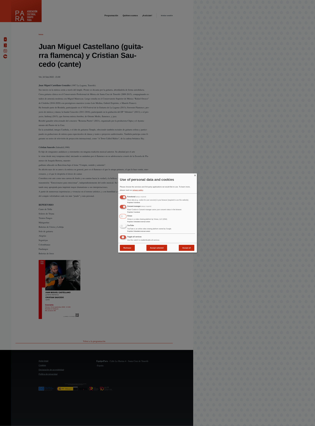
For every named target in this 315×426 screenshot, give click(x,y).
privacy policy (138, 190)
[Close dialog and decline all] (195, 174)
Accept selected (157, 248)
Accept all (186, 248)
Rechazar (127, 248)
